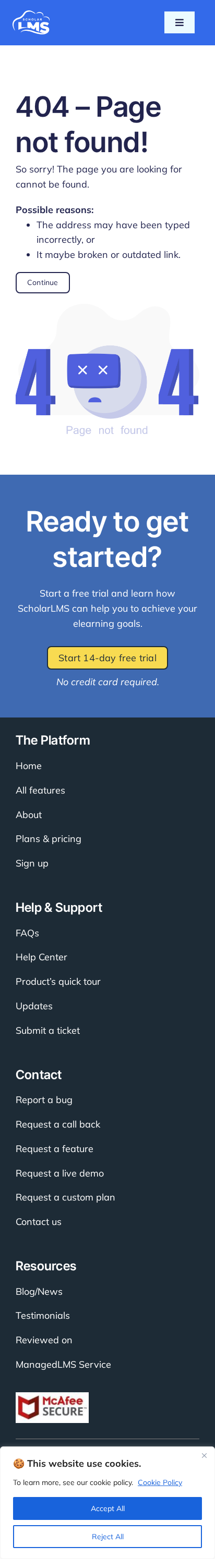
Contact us (39, 1222)
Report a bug (44, 1100)
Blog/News (39, 1291)
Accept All (108, 1508)
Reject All (108, 1536)
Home (29, 766)
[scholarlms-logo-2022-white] (31, 15)
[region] (107, 1502)
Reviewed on (44, 1340)
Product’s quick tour (58, 981)
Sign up (32, 863)
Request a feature (54, 1149)
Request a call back (58, 1124)
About (29, 815)
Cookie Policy (160, 1482)
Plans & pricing (48, 839)
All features (40, 790)
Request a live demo (60, 1173)
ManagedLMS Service (63, 1364)
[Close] (204, 1455)
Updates (34, 1006)
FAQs (27, 933)
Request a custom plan (65, 1197)
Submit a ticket (48, 1030)
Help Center (41, 957)
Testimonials (43, 1315)
